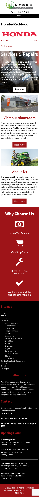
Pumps (8, 343)
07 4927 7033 (21, 11)
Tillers (7, 356)
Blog (6, 318)
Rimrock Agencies (18, 488)
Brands (3, 366)
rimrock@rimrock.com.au (15, 418)
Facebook (7, 478)
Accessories (9, 358)
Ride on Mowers (11, 323)
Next (36, 40)
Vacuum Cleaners (12, 353)
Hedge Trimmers (11, 331)
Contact (4, 363)
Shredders (9, 341)
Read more (20, 89)
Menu (19, 16)
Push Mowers (7, 46)
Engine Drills (10, 348)
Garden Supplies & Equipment (13, 361)
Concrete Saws (11, 351)
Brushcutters (10, 328)
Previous (5, 40)
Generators (9, 336)
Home (3, 313)
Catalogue (5, 368)
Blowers (8, 333)
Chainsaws (9, 346)
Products (4, 321)
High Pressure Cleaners (14, 338)
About (3, 316)
